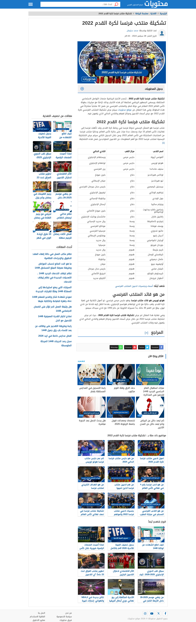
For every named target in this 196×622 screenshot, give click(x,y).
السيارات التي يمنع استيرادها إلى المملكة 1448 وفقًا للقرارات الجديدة (54, 289)
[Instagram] (145, 613)
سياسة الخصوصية (64, 616)
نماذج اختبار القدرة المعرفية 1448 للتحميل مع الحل (55, 318)
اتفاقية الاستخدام (37, 616)
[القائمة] (30, 4)
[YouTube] (152, 613)
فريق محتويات (66, 620)
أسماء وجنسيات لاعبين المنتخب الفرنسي (134, 286)
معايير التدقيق (39, 620)
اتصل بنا (41, 613)
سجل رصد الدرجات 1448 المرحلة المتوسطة (56, 343)
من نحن (68, 613)
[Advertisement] (51, 67)
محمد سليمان (132, 31)
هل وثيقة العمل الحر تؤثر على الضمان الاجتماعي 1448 (53, 309)
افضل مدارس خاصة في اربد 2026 (55, 336)
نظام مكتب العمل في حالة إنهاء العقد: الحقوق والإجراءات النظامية (52, 256)
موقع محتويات (125, 110)
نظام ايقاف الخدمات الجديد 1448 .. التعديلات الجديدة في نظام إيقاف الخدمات (54, 277)
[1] (163, 143)
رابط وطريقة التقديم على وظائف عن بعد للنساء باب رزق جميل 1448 (53, 328)
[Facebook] (165, 613)
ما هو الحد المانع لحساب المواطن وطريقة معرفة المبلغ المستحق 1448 (53, 266)
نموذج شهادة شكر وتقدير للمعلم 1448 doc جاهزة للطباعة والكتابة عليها (52, 299)
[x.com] (158, 613)
